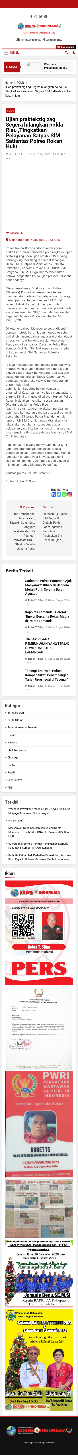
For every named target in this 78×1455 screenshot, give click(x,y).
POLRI (10, 110)
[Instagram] (69, 494)
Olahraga (12, 757)
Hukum (11, 735)
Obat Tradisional (17, 750)
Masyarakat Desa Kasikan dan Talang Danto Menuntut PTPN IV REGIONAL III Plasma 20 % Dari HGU (38, 832)
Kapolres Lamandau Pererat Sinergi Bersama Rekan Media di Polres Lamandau (47, 616)
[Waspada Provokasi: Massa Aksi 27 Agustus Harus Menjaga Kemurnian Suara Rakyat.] (33, 66)
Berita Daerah (15, 712)
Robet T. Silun (17, 154)
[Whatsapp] (64, 494)
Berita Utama (15, 720)
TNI (9, 787)
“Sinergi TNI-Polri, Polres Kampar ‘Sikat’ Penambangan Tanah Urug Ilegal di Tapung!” (46, 675)
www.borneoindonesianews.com (39, 33)
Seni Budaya (14, 780)
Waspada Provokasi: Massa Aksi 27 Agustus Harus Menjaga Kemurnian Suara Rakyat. (55, 66)
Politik (11, 765)
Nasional (12, 742)
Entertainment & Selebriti (22, 727)
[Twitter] (59, 494)
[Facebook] (54, 494)
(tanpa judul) (15, 820)
